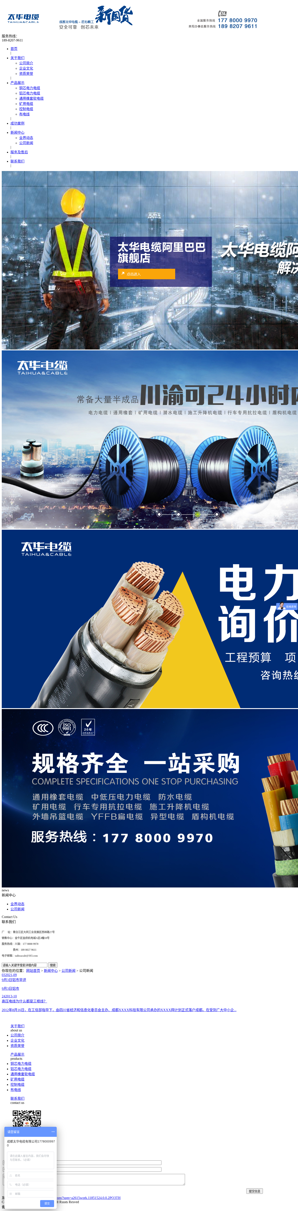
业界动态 (26, 138)
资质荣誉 (26, 73)
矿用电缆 (26, 104)
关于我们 (17, 58)
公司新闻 (26, 143)
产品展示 (17, 83)
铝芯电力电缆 (29, 93)
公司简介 (26, 63)
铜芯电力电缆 (29, 88)
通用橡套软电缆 (31, 98)
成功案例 (17, 123)
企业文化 (26, 68)
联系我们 (17, 161)
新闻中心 (17, 132)
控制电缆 (26, 109)
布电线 (24, 114)
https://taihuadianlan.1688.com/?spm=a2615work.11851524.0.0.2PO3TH (70, 1198)
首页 (13, 49)
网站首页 (33, 971)
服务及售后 (19, 152)
